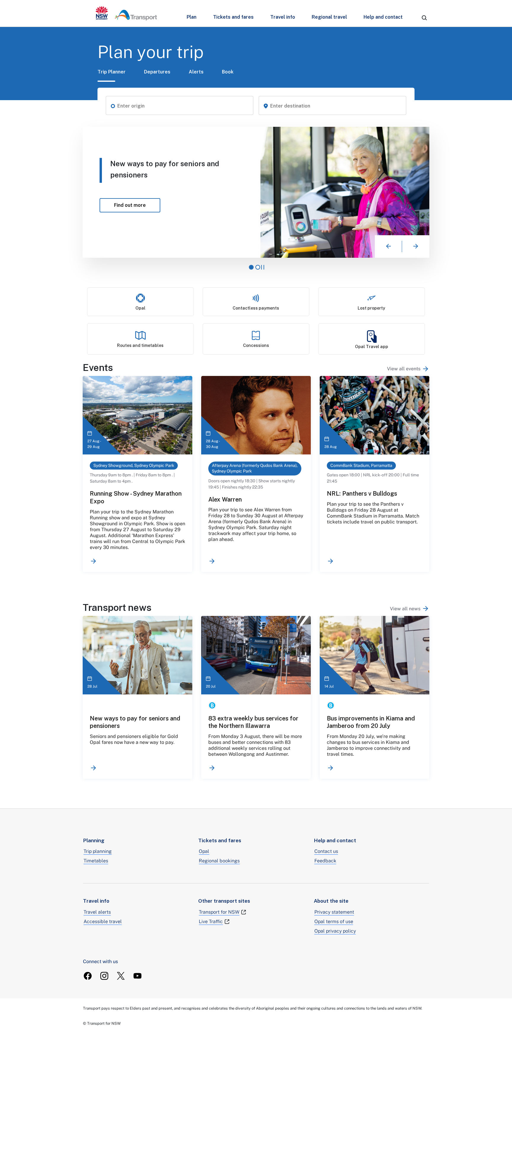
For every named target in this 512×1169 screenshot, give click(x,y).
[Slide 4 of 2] (257, 267)
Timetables (96, 861)
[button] (112, 105)
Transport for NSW (219, 912)
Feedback (325, 861)
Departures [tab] (157, 72)
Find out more (150, 203)
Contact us (326, 851)
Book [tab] (227, 72)
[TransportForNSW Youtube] (137, 976)
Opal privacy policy (335, 931)
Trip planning (98, 851)
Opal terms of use (333, 921)
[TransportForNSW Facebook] (88, 976)
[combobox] (183, 106)
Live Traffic (211, 921)
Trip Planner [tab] (111, 72)
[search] (424, 18)
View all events (403, 368)
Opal (204, 851)
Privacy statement (334, 912)
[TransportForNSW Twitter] (121, 976)
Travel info (282, 17)
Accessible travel (103, 921)
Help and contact (383, 17)
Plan (191, 17)
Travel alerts (97, 912)
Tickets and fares (233, 17)
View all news (405, 608)
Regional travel (329, 17)
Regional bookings (219, 861)
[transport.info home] (126, 13)
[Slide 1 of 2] (251, 267)
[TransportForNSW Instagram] (104, 976)
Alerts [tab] (196, 72)
